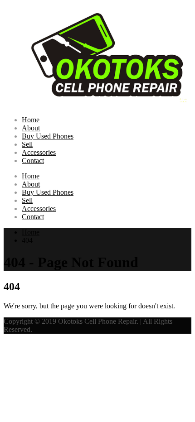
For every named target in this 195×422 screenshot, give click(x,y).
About (31, 128)
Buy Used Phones (47, 136)
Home (30, 120)
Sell (27, 144)
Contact (33, 160)
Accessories (39, 152)
